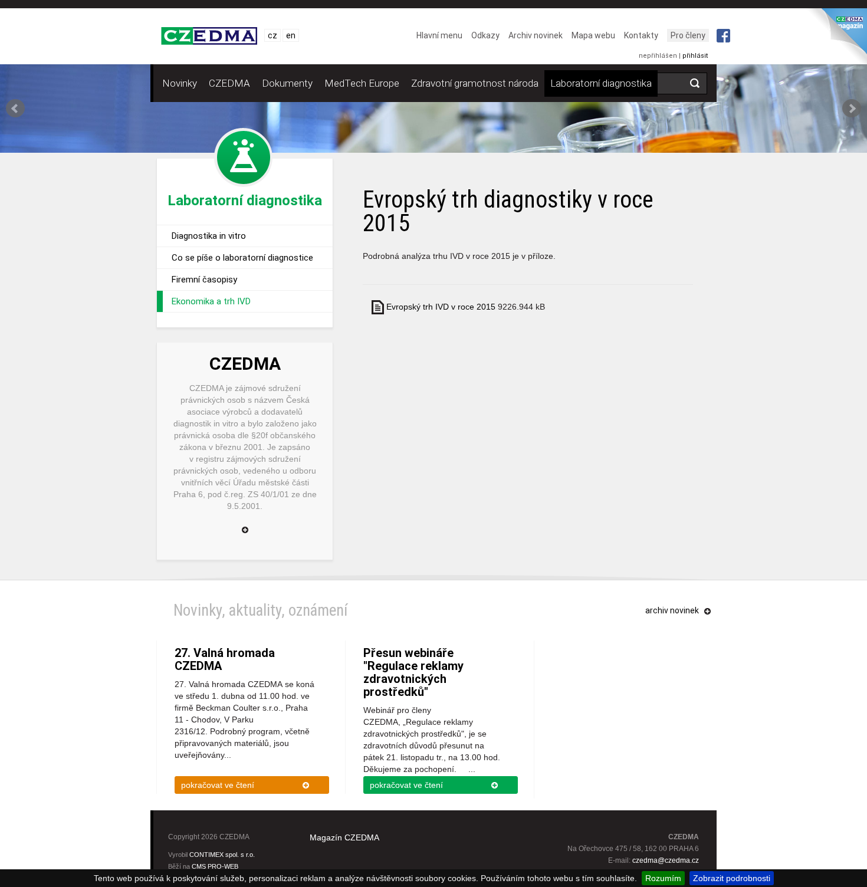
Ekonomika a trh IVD (211, 301)
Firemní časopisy (204, 279)
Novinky (179, 83)
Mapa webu (593, 35)
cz (272, 35)
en (290, 35)
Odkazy (485, 35)
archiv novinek (672, 610)
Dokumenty (287, 83)
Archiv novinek (535, 35)
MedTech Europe (361, 83)
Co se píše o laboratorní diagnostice (242, 257)
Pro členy (688, 35)
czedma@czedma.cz (665, 860)
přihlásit (695, 56)
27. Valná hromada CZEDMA (225, 659)
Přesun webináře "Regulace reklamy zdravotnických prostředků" (413, 672)
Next (851, 108)
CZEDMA (229, 83)
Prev (15, 108)
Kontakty (641, 35)
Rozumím (663, 878)
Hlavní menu (439, 35)
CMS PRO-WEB (215, 866)
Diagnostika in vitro (209, 236)
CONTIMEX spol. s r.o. (222, 854)
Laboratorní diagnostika (601, 83)
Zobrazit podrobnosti (731, 878)
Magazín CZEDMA (344, 837)
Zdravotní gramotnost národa (474, 83)
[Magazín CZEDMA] (835, 39)
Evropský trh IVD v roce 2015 (440, 306)
